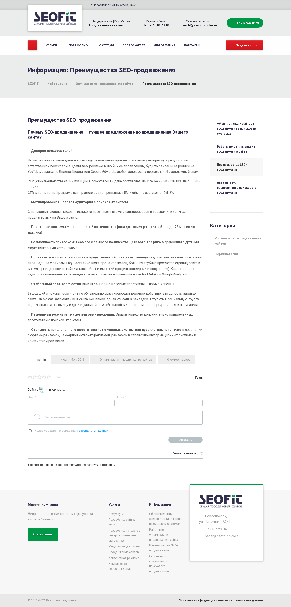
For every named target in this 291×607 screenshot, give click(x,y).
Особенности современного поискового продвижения (237, 188)
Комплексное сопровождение (120, 566)
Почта (121, 397)
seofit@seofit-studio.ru (222, 536)
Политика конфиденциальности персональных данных (221, 600)
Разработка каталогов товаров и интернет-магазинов (124, 535)
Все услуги (116, 514)
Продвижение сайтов (124, 552)
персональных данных (92, 430)
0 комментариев (178, 359)
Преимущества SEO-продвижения (232, 167)
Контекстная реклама (124, 558)
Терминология (226, 254)
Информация (165, 45)
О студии (106, 45)
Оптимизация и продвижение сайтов (126, 359)
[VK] (42, 390)
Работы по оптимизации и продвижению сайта (236, 149)
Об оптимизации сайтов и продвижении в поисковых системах (236, 128)
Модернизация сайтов (125, 546)
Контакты (192, 45)
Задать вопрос (247, 45)
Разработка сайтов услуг (122, 522)
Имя (32, 397)
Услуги (51, 45)
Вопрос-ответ (133, 45)
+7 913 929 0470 (247, 23)
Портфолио (78, 45)
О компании (42, 534)
